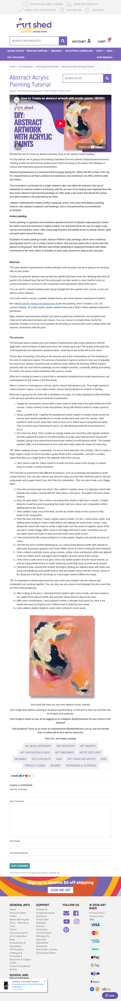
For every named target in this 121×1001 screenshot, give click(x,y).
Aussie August (15, 50)
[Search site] (63, 41)
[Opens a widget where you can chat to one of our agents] (110, 996)
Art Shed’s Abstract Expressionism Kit (39, 303)
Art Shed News (64, 752)
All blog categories (38, 746)
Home (13, 909)
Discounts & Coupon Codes (20, 961)
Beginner (21, 759)
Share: (15, 775)
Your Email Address (19, 853)
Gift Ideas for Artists (81, 759)
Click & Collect (43, 932)
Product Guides (35, 765)
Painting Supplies (37, 50)
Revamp (55, 765)
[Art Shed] (34, 25)
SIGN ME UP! (60, 890)
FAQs (59, 759)
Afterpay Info (43, 936)
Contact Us (42, 909)
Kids (109, 50)
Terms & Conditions (20, 966)
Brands (13, 969)
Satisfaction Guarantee (42, 944)
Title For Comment (18, 789)
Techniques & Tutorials (81, 765)
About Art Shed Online (18, 914)
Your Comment (17, 801)
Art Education (66, 746)
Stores (13, 929)
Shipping (40, 922)
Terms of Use (96, 916)
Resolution (41, 929)
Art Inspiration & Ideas (35, 752)
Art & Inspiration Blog (18, 938)
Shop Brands (104, 57)
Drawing (56, 50)
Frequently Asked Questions (45, 914)
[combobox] (38, 40)
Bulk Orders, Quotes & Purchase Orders (46, 951)
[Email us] (67, 914)
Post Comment (19, 865)
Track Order (42, 919)
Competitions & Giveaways (18, 944)
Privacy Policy (96, 912)
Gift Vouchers (15, 57)
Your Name (15, 841)
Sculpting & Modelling (78, 50)
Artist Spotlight (90, 752)
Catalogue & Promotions (16, 954)
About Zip (41, 939)
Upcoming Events (19, 932)
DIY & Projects (41, 759)
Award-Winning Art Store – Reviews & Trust (19, 923)
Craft (99, 50)
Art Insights (88, 746)
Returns (40, 926)
